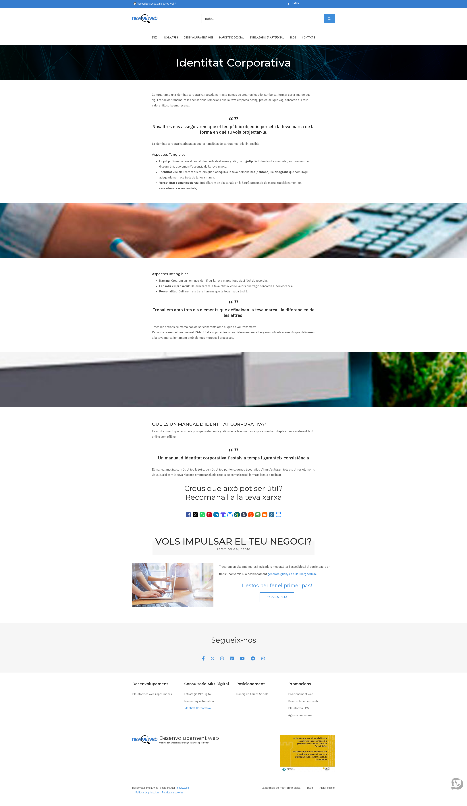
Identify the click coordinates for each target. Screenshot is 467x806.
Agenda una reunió (300, 715)
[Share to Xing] (237, 514)
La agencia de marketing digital (281, 787)
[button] (271, 514)
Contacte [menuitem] (308, 37)
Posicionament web (300, 694)
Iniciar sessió (327, 787)
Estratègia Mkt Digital (198, 694)
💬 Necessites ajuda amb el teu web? (154, 3)
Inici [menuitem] (155, 37)
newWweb (183, 787)
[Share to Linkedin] (216, 514)
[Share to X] (195, 514)
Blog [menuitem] (293, 37)
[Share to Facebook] (188, 514)
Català (296, 3)
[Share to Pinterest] (209, 514)
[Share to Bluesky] (230, 514)
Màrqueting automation (199, 701)
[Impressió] (278, 514)
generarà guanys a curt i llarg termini (292, 574)
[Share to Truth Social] (223, 514)
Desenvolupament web (303, 701)
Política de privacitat (147, 792)
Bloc (310, 787)
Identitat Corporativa (197, 708)
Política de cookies (172, 792)
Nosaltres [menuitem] (171, 37)
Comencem (277, 597)
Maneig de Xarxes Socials (252, 694)
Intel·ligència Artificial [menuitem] (267, 37)
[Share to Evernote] (257, 514)
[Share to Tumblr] (244, 514)
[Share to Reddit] (251, 514)
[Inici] (144, 18)
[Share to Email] (264, 514)
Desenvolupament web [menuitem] (198, 37)
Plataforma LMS (298, 708)
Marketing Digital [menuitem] (231, 37)
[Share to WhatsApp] (202, 514)
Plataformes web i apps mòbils (152, 694)
